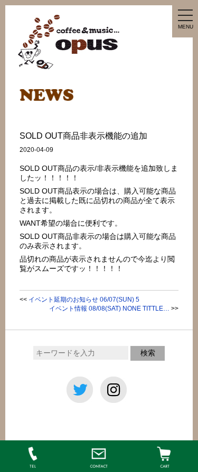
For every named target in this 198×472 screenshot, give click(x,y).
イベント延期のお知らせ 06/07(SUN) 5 (84, 299)
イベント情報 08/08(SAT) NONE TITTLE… (109, 308)
